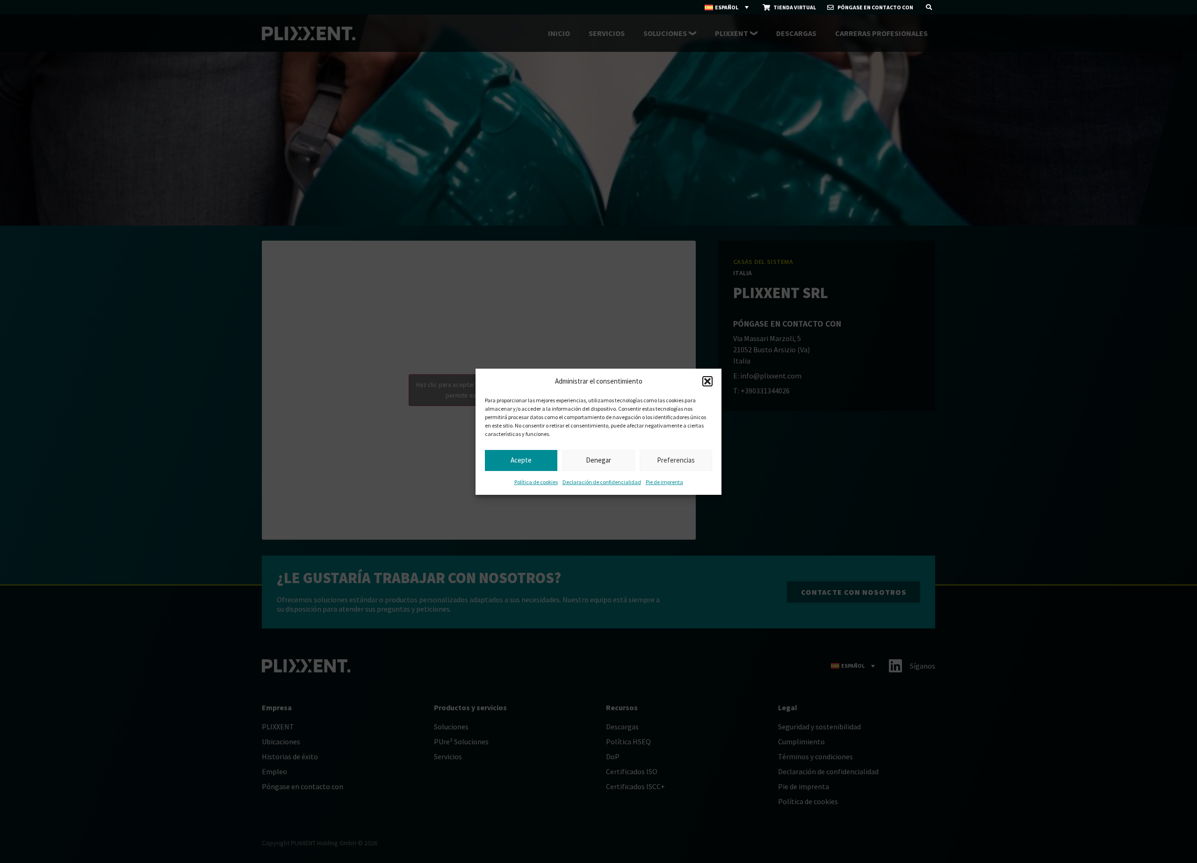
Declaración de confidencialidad (601, 481)
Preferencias (676, 460)
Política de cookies (536, 481)
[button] (707, 381)
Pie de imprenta (664, 481)
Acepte (521, 460)
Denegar (598, 460)
